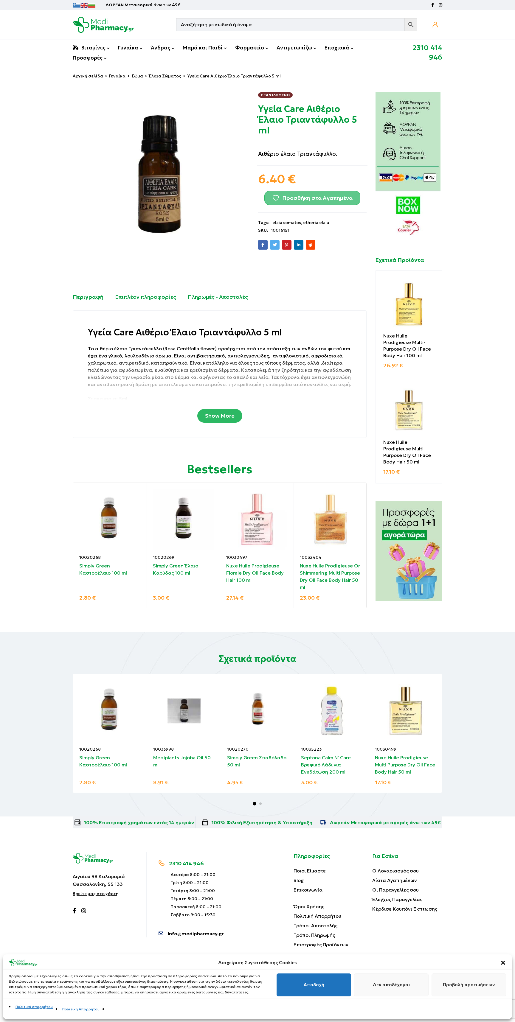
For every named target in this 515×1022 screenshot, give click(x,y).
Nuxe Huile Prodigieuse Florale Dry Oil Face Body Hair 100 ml (255, 573)
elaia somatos (286, 222)
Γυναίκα (117, 76)
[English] (84, 4)
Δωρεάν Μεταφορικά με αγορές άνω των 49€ (385, 822)
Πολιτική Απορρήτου (34, 1006)
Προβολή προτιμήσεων (469, 985)
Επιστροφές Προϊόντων (321, 945)
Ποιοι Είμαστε (310, 871)
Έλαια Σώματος (165, 76)
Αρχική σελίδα (88, 76)
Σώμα (137, 76)
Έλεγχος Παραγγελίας (397, 899)
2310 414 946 (186, 863)
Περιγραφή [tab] (88, 296)
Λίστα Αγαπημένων (394, 880)
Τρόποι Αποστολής (315, 925)
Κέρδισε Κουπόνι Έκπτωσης (404, 909)
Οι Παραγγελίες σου (395, 890)
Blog (299, 880)
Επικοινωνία (308, 890)
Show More (220, 415)
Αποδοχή (314, 985)
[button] (503, 963)
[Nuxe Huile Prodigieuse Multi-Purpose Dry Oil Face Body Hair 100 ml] (409, 303)
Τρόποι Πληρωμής (314, 935)
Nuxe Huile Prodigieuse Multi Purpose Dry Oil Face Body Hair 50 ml (407, 452)
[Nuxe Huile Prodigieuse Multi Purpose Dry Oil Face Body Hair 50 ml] (409, 410)
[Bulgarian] (92, 4)
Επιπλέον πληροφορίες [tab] (145, 296)
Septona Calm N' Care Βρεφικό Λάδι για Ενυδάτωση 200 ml (326, 765)
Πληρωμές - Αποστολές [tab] (218, 296)
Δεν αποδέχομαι (391, 985)
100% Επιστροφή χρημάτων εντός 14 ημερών (139, 822)
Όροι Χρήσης (309, 906)
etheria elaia (316, 222)
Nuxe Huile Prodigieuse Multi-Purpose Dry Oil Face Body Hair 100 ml (407, 345)
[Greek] (76, 4)
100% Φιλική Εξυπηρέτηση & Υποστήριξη (262, 822)
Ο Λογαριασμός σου (395, 871)
